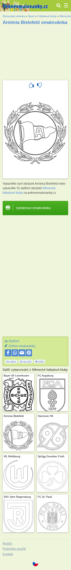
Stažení (14, 341)
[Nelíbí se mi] (39, 85)
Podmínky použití (14, 548)
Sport (31, 16)
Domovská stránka (14, 16)
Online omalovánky (22, 346)
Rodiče (7, 543)
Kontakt (8, 554)
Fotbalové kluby (46, 16)
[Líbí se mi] (31, 85)
